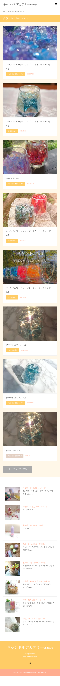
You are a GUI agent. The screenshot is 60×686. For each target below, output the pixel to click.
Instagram (30, 662)
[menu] (55, 4)
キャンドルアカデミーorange (20, 4)
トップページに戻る (18, 469)
